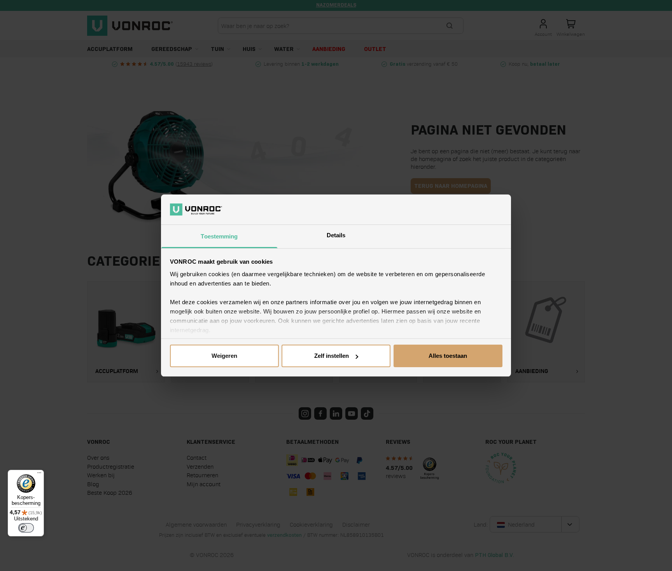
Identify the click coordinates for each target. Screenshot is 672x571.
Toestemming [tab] (219, 236)
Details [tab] (336, 235)
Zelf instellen (331, 355)
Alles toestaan (448, 355)
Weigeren (224, 355)
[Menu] (39, 474)
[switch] (26, 527)
